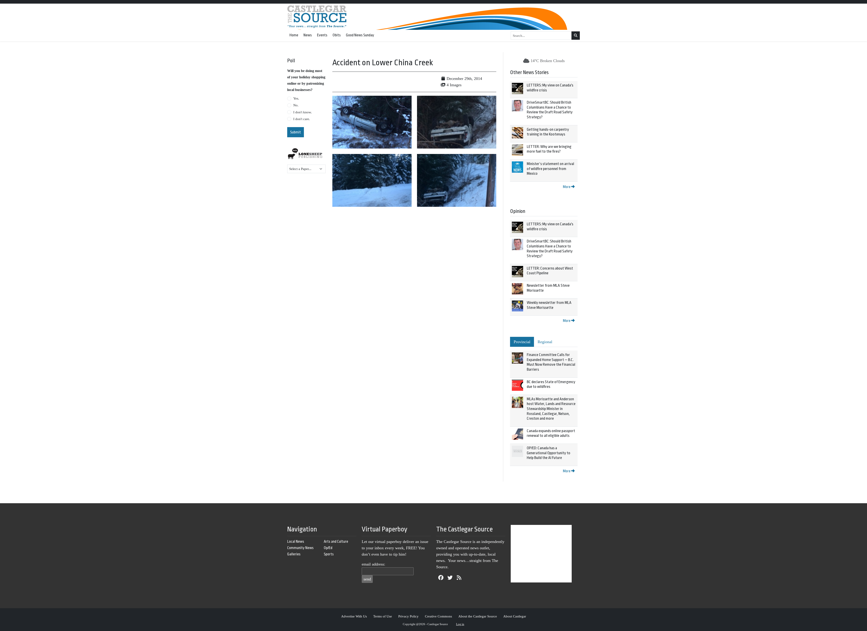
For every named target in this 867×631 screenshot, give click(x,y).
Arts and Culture (336, 541)
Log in (460, 624)
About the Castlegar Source (477, 616)
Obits (337, 35)
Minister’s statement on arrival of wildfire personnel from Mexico (550, 169)
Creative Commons (438, 616)
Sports (329, 554)
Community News (300, 548)
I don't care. (301, 119)
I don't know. (302, 112)
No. (295, 105)
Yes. (296, 98)
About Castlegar (514, 616)
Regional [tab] (545, 342)
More (567, 187)
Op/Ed (328, 548)
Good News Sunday (360, 35)
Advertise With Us (354, 616)
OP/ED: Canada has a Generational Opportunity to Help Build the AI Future (548, 453)
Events (322, 35)
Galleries (294, 554)
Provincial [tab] (522, 342)
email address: (373, 564)
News (307, 35)
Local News (295, 541)
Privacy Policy (408, 616)
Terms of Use (382, 616)
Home (293, 35)
